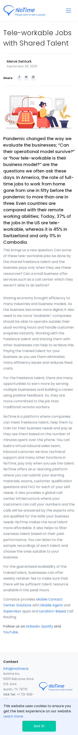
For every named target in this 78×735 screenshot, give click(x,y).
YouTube (10, 632)
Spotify (47, 626)
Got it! (39, 726)
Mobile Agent (51, 605)
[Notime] (32, 10)
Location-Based (52, 611)
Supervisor (12, 611)
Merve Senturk (19, 61)
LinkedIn (33, 626)
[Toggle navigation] (68, 10)
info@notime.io (16, 668)
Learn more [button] (13, 716)
